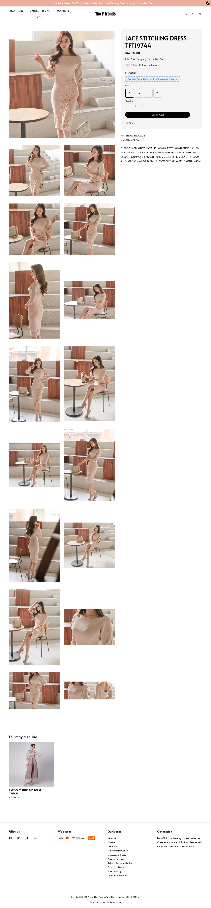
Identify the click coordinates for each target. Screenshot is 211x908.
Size (127, 85)
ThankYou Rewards (117, 867)
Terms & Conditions (117, 875)
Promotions (131, 72)
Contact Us (113, 846)
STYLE (40, 17)
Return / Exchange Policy (120, 863)
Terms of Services (98, 902)
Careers (111, 842)
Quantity (129, 101)
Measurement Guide (117, 854)
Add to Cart (157, 114)
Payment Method (116, 859)
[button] (186, 14)
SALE (21, 11)
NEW (12, 10)
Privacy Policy (114, 871)
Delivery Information (118, 850)
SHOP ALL (47, 11)
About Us (112, 838)
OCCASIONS (63, 11)
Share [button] (132, 123)
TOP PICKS (34, 10)
